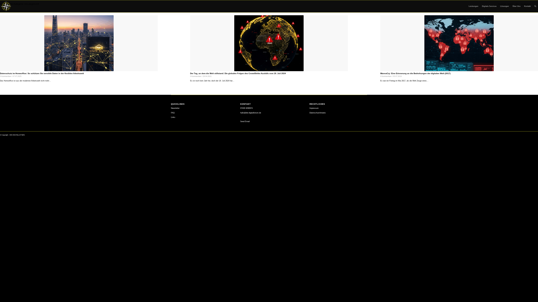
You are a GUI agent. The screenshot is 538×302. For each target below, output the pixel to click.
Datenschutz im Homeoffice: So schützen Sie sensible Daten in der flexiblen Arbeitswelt (42, 73)
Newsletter (175, 108)
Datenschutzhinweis (317, 113)
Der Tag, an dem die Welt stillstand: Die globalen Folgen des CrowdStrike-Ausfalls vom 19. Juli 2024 (238, 73)
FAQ (173, 113)
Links (173, 117)
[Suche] (535, 6)
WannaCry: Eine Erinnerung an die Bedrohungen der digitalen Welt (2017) (415, 73)
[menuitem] (473, 6)
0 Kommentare (5, 76)
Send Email (245, 121)
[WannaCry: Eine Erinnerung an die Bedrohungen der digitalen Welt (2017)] (459, 43)
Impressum (314, 108)
